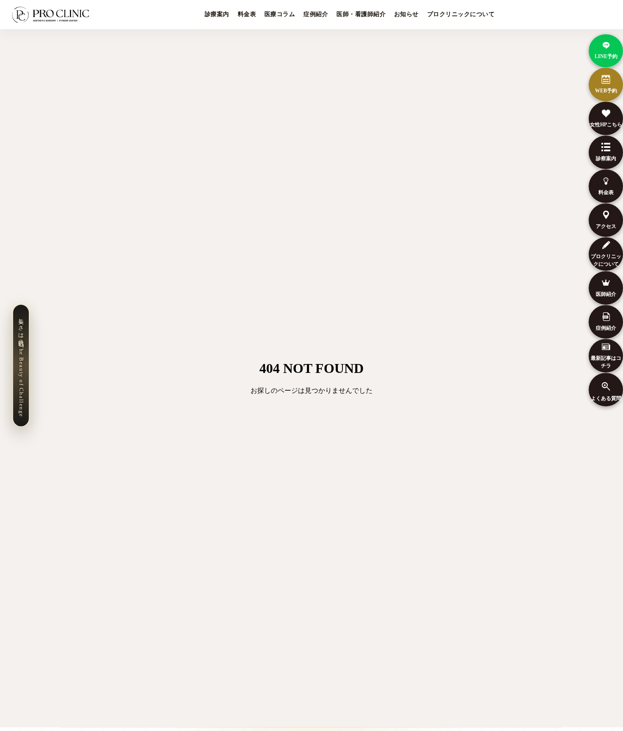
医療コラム (279, 14)
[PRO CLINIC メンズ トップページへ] (52, 15)
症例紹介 (315, 14)
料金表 (247, 14)
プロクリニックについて (461, 14)
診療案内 (217, 14)
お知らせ (406, 14)
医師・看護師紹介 (361, 14)
